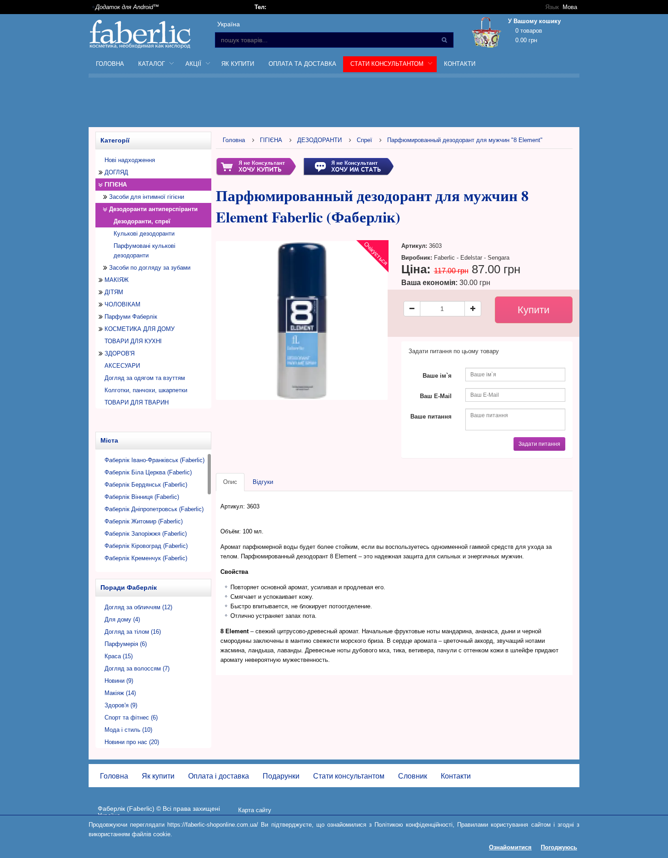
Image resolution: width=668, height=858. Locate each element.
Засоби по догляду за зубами (149, 267)
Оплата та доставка (302, 63)
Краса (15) (119, 656)
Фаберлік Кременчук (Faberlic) (146, 558)
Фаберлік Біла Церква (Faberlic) (148, 472)
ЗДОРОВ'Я (120, 353)
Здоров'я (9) (121, 705)
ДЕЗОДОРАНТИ (319, 140)
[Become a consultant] (348, 166)
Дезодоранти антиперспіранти (153, 209)
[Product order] (256, 166)
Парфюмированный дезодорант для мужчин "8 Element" (465, 140)
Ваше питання (431, 416)
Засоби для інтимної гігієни (146, 196)
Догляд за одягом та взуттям (145, 378)
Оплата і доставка (218, 776)
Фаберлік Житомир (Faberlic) (144, 521)
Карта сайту (254, 810)
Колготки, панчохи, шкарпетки (146, 390)
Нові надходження (130, 160)
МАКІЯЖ (117, 279)
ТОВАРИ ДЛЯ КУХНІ (133, 341)
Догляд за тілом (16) (133, 631)
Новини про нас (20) (132, 742)
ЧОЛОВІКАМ (122, 304)
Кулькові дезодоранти (144, 233)
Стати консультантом (348, 776)
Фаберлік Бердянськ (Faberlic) (146, 484)
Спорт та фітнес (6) (131, 717)
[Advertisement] (334, 104)
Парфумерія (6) (126, 644)
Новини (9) (119, 680)
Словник (412, 776)
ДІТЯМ (114, 292)
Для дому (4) (122, 619)
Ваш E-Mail (436, 396)
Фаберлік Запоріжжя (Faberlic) (146, 533)
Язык (552, 7)
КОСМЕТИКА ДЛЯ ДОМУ (139, 328)
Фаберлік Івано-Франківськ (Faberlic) (154, 460)
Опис (230, 481)
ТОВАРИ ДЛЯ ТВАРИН (137, 402)
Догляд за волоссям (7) (137, 668)
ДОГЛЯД (116, 172)
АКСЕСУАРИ (122, 365)
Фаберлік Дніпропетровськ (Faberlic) (154, 509)
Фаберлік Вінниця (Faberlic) (142, 496)
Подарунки (281, 776)
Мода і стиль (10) (128, 729)
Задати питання (539, 444)
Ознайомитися (510, 847)
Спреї (364, 140)
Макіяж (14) (120, 693)
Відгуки (263, 481)
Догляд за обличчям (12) (138, 607)
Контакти (459, 63)
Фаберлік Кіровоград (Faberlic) (146, 545)
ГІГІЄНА (116, 184)
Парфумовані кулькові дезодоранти (144, 250)
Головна (110, 63)
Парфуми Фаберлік (131, 316)
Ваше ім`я (437, 375)
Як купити (237, 63)
